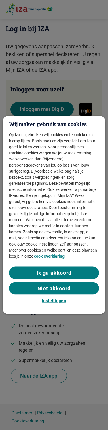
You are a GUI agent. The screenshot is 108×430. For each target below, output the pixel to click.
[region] (54, 215)
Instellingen (54, 300)
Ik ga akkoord (54, 273)
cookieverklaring (49, 256)
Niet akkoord (54, 288)
